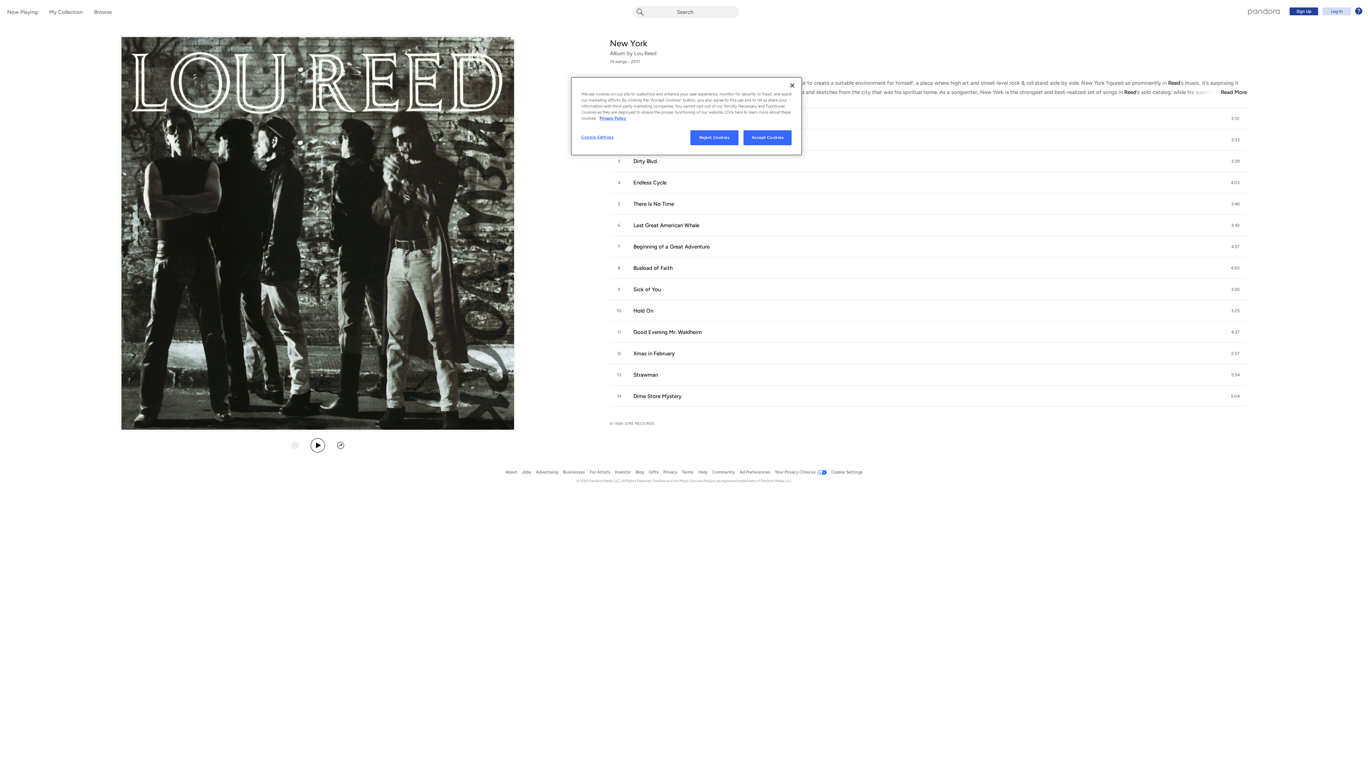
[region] (686, 116)
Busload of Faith (653, 268)
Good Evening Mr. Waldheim (667, 332)
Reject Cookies (714, 137)
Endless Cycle (650, 182)
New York (628, 43)
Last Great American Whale (666, 225)
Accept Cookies (768, 137)
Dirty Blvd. (645, 161)
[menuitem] (1324, 11)
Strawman (645, 375)
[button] (928, 118)
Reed (1174, 83)
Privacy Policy (613, 118)
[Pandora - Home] (1264, 11)
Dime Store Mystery (657, 396)
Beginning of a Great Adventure (671, 247)
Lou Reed (645, 53)
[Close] (792, 85)
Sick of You (647, 289)
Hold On (643, 311)
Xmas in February (654, 353)
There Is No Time (653, 204)
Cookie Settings (597, 137)
